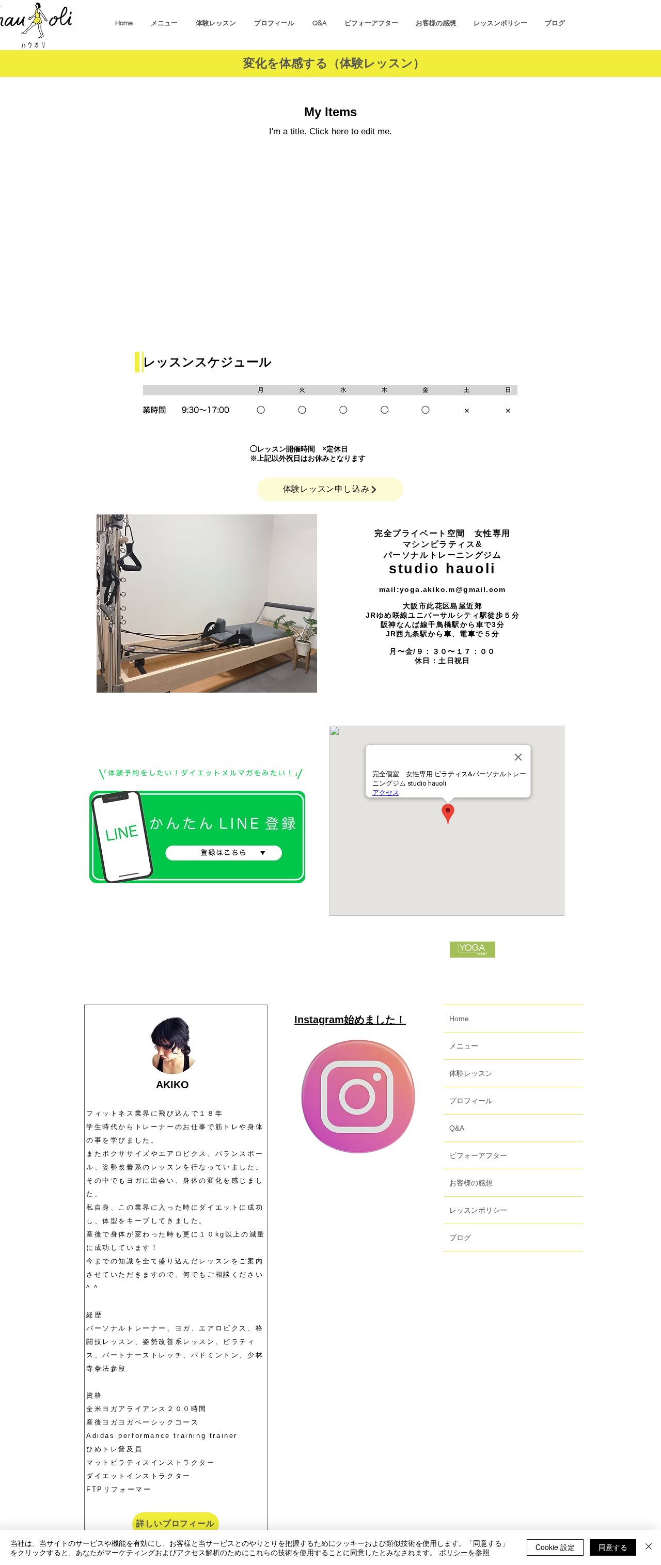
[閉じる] (648, 1547)
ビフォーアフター (478, 1155)
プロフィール (471, 1101)
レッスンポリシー (478, 1210)
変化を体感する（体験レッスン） (334, 63)
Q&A (456, 1128)
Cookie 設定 (555, 1547)
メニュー (463, 1046)
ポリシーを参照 (464, 1552)
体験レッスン (471, 1073)
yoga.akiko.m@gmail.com (453, 589)
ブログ (460, 1237)
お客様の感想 (471, 1183)
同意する (613, 1547)
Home (459, 1018)
